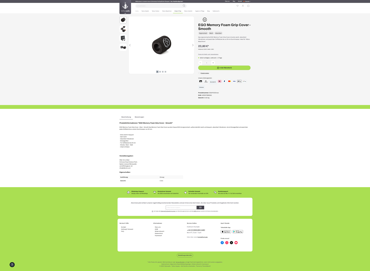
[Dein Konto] (243, 6)
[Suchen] (184, 6)
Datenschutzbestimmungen (168, 211)
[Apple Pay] (239, 81)
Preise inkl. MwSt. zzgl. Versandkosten (208, 54)
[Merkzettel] (237, 6)
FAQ (122, 231)
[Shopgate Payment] (200, 81)
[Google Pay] (245, 81)
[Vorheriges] (130, 45)
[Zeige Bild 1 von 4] (157, 72)
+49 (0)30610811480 (196, 230)
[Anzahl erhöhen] (213, 63)
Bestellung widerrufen (185, 255)
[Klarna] (220, 81)
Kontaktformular (203, 237)
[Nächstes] (192, 45)
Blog (234, 1)
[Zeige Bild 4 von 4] (165, 72)
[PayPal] (224, 81)
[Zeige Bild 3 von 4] (163, 72)
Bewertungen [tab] (139, 117)
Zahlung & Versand (127, 229)
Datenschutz (159, 233)
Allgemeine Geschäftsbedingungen (180, 264)
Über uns (227, 1)
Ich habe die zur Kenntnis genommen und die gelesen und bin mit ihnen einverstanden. (186, 211)
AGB (194, 211)
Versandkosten (180, 262)
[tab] (126, 117)
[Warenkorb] (248, 6)
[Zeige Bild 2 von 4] (160, 72)
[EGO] (204, 19)
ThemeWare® (206, 266)
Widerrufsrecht (159, 231)
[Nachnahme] (206, 81)
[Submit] (200, 207)
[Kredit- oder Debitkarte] (231, 81)
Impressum (158, 235)
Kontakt (240, 1)
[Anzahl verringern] (200, 63)
